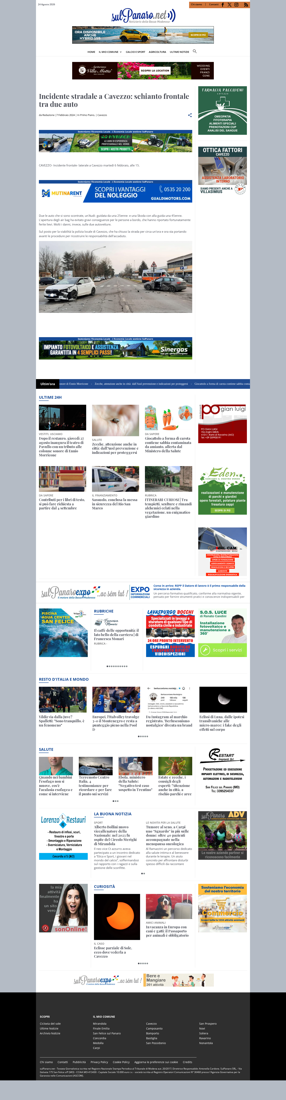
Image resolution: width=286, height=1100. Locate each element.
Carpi (96, 1048)
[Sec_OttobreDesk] (143, 70)
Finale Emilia (101, 1028)
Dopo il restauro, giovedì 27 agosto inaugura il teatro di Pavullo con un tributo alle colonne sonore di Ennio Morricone (61, 446)
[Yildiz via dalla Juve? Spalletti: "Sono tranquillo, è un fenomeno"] (63, 700)
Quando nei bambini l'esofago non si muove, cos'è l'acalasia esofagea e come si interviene (56, 785)
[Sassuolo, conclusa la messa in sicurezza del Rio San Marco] (115, 479)
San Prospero (208, 1023)
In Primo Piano (85, 115)
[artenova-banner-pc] (143, 980)
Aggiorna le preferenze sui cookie (156, 1062)
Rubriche (103, 611)
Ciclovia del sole (50, 1023)
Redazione (48, 115)
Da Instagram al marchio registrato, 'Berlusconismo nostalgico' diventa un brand (169, 721)
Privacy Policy (99, 1062)
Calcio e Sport (135, 52)
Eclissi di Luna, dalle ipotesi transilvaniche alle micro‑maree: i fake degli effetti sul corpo (221, 723)
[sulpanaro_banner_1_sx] (222, 858)
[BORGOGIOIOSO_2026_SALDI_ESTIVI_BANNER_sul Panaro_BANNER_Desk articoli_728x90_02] (115, 203)
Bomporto (152, 1033)
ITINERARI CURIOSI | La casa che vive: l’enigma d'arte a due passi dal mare (116, 634)
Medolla (98, 1043)
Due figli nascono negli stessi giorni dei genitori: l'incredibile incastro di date (168, 931)
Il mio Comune (108, 52)
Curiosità (104, 886)
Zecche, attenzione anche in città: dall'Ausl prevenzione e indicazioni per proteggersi (107, 383)
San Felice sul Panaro (107, 1033)
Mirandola (99, 1023)
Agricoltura (157, 52)
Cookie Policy (121, 1062)
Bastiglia (151, 1038)
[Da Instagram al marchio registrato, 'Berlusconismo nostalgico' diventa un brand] (170, 700)
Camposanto (154, 1028)
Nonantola (206, 1043)
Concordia (99, 1038)
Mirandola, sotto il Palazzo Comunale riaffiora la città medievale (167, 831)
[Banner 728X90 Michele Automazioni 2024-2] (115, 359)
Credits (187, 1062)
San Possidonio (156, 1043)
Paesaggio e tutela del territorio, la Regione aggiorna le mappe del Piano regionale (113, 933)
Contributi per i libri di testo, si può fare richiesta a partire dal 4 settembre (62, 504)
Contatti (213, 4)
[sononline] (63, 930)
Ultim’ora (47, 384)
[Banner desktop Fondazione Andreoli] (115, 152)
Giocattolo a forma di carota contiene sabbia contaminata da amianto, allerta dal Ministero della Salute (217, 383)
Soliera (203, 1033)
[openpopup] (247, 52)
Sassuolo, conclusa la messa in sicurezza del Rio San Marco (114, 504)
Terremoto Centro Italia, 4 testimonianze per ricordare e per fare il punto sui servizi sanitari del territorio (95, 785)
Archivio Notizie (50, 1033)
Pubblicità (79, 1062)
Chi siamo (196, 4)
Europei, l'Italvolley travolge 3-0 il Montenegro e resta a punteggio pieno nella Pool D (115, 723)
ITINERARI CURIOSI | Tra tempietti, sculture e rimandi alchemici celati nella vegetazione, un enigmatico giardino (168, 508)
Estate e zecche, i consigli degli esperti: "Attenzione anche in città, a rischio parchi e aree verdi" (175, 785)
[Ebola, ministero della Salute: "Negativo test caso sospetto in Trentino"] (135, 766)
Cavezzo (102, 115)
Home (91, 52)
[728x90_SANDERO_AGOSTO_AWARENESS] (143, 42)
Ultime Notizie (49, 1028)
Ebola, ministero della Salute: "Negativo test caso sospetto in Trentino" (135, 783)
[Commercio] (222, 930)
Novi (202, 1028)
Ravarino (205, 1038)
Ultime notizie (179, 52)
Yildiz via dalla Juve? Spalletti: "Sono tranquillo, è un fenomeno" (61, 721)
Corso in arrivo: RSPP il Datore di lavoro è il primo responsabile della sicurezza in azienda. (199, 587)
